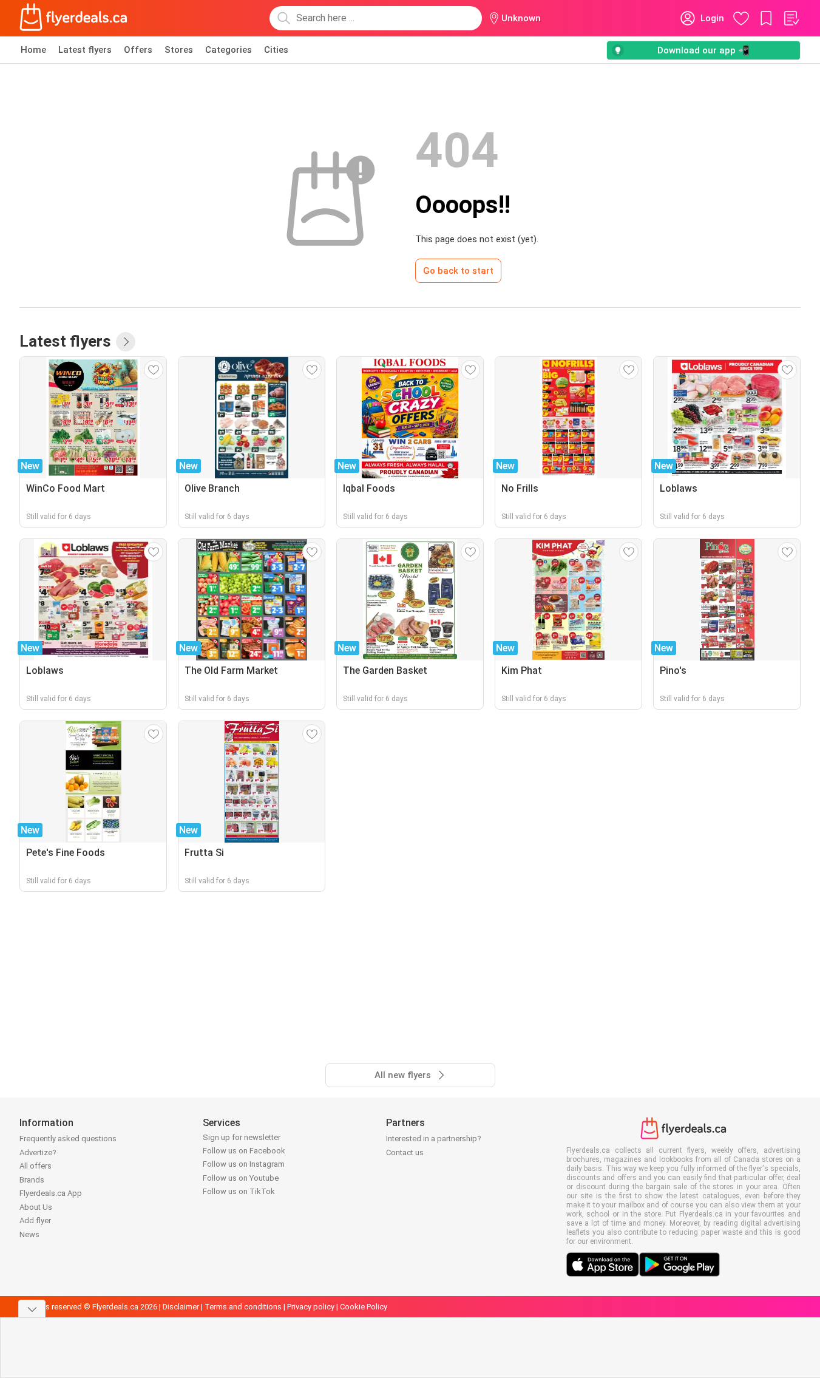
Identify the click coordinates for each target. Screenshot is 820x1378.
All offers (35, 1165)
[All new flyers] (125, 341)
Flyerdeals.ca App (50, 1193)
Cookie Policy (363, 1306)
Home (33, 49)
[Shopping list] (791, 18)
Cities (276, 49)
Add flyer (35, 1220)
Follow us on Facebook (244, 1150)
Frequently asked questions (68, 1138)
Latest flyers (85, 49)
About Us (35, 1207)
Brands (31, 1179)
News (29, 1234)
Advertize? (37, 1152)
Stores (178, 49)
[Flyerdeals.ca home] (73, 18)
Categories (228, 49)
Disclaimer (181, 1306)
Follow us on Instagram (244, 1164)
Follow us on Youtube (241, 1178)
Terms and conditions (243, 1306)
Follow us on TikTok (239, 1191)
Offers (138, 49)
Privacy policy (310, 1306)
